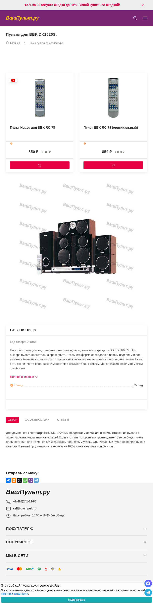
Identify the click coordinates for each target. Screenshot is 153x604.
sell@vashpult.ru (24, 508)
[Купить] (40, 165)
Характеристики (37, 419)
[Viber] (30, 480)
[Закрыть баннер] (142, 5)
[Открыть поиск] (135, 18)
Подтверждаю (76, 599)
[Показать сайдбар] (145, 18)
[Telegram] (36, 480)
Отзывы (63, 419)
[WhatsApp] (25, 480)
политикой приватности (14, 593)
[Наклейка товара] (13, 80)
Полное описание (22, 376)
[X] (19, 480)
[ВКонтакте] (8, 480)
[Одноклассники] (14, 480)
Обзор (12, 419)
